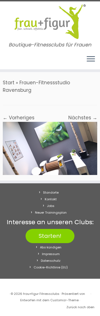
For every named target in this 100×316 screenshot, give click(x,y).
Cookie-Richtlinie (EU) (51, 267)
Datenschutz (51, 260)
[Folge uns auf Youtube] (16, 61)
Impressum (51, 254)
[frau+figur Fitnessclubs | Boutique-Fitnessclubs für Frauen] (50, 21)
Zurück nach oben (80, 307)
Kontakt (51, 199)
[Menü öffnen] (91, 59)
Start (8, 82)
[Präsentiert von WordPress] (88, 293)
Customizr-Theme (64, 300)
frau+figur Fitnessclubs (41, 294)
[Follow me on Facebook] (6, 61)
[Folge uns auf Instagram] (11, 61)
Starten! (50, 236)
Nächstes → (82, 117)
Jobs (50, 206)
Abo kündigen (50, 247)
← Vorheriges (18, 117)
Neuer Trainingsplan (51, 212)
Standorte (51, 192)
